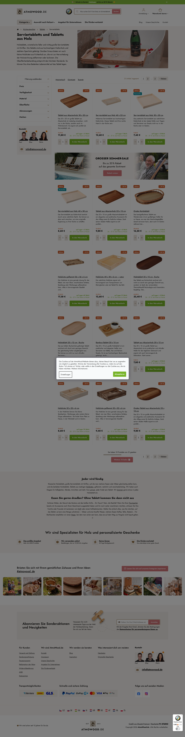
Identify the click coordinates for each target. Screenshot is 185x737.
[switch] (178, 729)
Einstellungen (65, 374)
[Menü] (181, 715)
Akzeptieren (120, 374)
